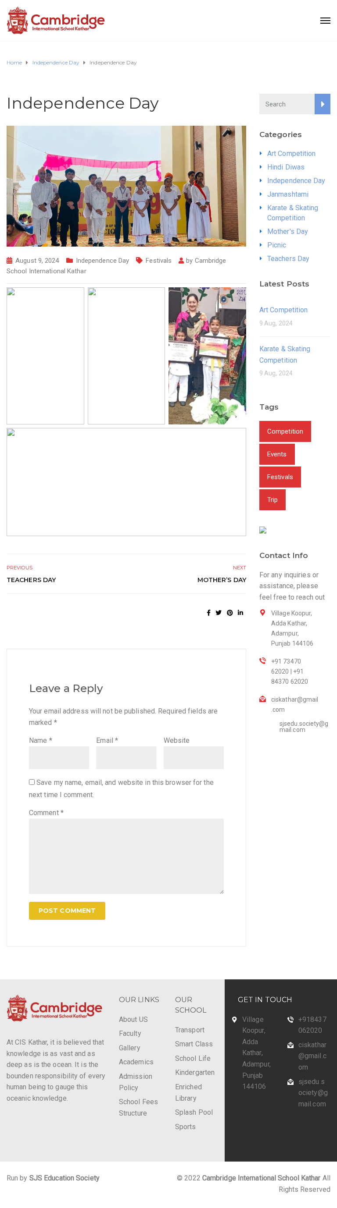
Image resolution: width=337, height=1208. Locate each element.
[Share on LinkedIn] (240, 612)
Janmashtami (287, 194)
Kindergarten (195, 1072)
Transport (189, 1030)
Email (107, 740)
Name (40, 740)
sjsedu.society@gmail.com (313, 1092)
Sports (185, 1127)
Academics (136, 1062)
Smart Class (194, 1044)
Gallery (129, 1048)
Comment (46, 813)
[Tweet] (218, 612)
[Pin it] (230, 612)
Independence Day (102, 261)
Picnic (277, 245)
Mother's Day (287, 231)
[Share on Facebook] (209, 612)
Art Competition (291, 153)
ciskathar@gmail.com (312, 1056)
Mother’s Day (221, 580)
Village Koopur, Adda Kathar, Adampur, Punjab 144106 (256, 1053)
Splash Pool (194, 1112)
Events (277, 454)
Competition (285, 431)
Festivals (159, 261)
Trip (272, 500)
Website (177, 740)
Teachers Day (31, 580)
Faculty (130, 1033)
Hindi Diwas (286, 167)
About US (133, 1019)
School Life (193, 1058)
